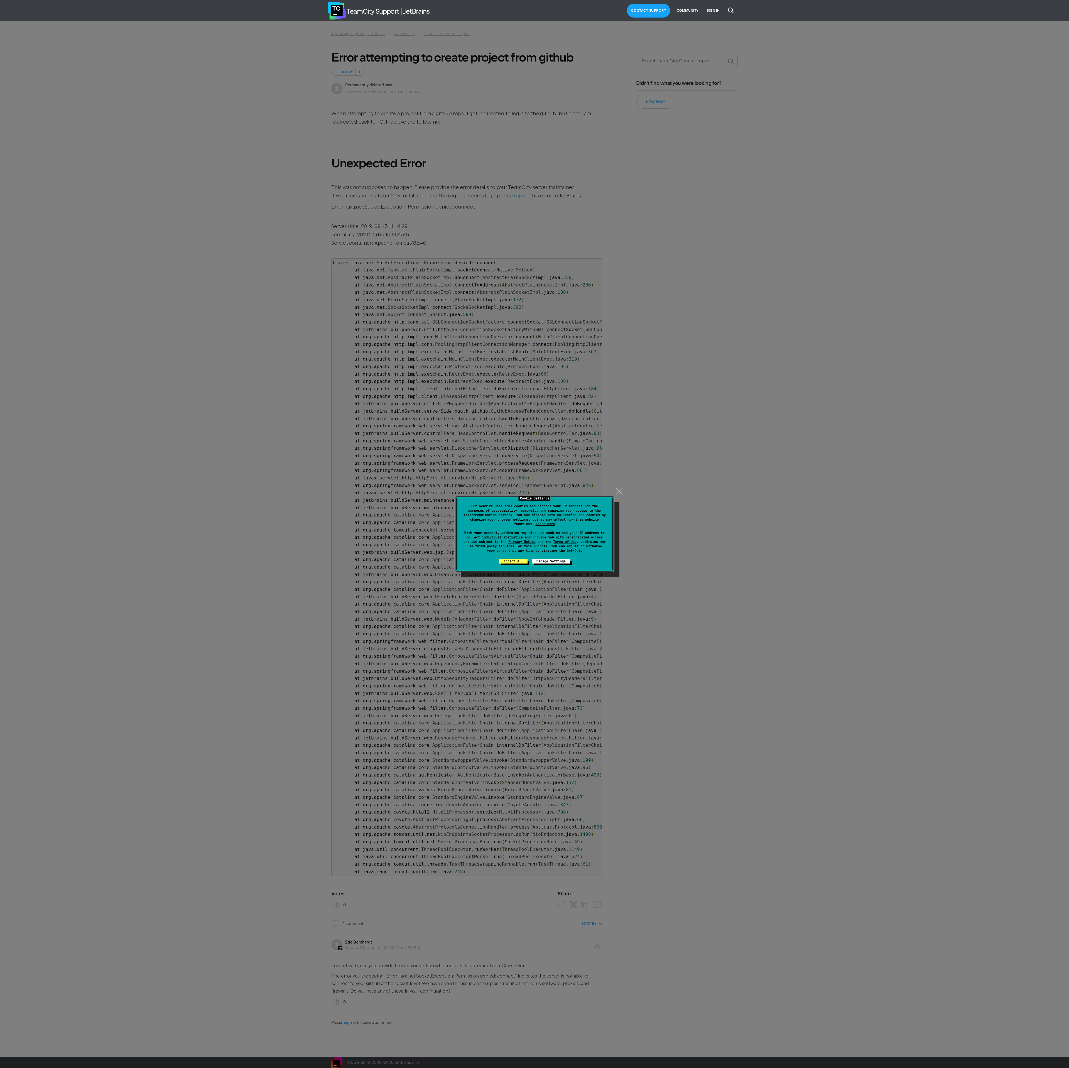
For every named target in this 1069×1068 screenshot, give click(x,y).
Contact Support (648, 11)
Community (687, 11)
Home (336, 10)
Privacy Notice (522, 542)
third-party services (494, 546)
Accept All (513, 561)
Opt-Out (573, 550)
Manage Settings (551, 561)
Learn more (545, 524)
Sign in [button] (713, 11)
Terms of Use (565, 542)
